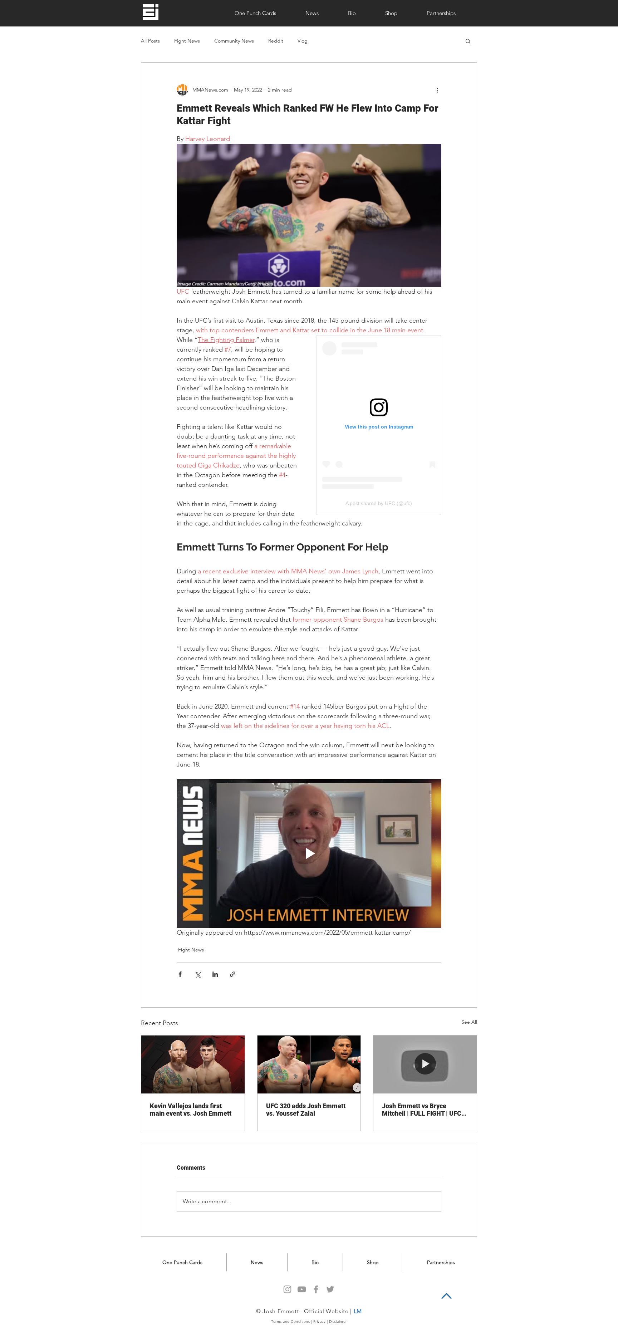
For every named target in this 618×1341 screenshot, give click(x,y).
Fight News (187, 41)
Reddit (275, 41)
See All (469, 1022)
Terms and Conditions (290, 1321)
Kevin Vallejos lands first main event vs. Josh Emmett (190, 1109)
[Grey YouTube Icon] (301, 1289)
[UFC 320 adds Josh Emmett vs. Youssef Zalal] (309, 1064)
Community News (234, 41)
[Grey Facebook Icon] (316, 1289)
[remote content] (378, 425)
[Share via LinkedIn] (215, 974)
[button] (468, 41)
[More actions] (437, 89)
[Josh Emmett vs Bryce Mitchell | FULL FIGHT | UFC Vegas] (425, 1064)
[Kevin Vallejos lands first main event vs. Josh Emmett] (193, 1064)
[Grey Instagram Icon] (287, 1289)
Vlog (303, 41)
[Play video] (309, 853)
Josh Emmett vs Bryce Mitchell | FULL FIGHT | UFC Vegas (421, 1109)
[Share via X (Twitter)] (197, 974)
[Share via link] (232, 974)
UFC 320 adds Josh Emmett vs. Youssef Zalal (305, 1109)
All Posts (150, 41)
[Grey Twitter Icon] (330, 1289)
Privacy (319, 1321)
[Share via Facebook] (180, 974)
